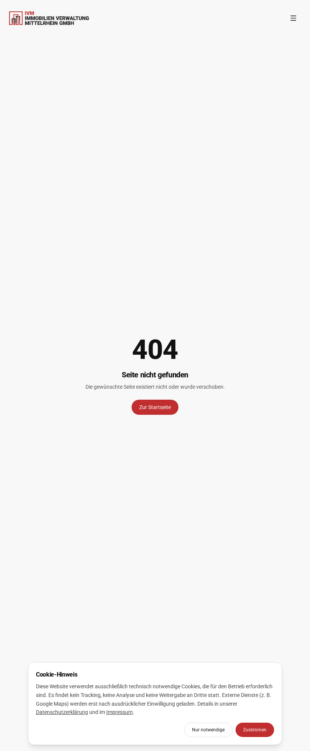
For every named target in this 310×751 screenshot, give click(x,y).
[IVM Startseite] (49, 18)
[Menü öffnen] (293, 18)
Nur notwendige (208, 729)
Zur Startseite (155, 407)
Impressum (119, 712)
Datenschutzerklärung (62, 712)
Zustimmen (255, 729)
